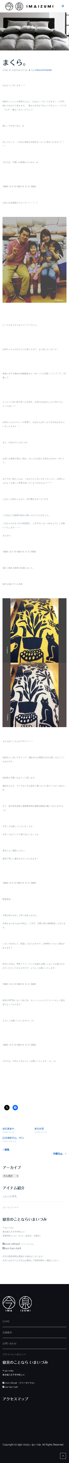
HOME (6, 1321)
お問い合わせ (10, 1343)
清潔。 (7, 1149)
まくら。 (16, 62)
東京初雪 (39, 1128)
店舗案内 (7, 1332)
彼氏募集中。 (10, 1128)
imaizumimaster (43, 70)
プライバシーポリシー (14, 1354)
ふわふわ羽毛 (10, 1196)
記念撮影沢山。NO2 (13, 1137)
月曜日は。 (59, 1153)
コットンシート (11, 1207)
